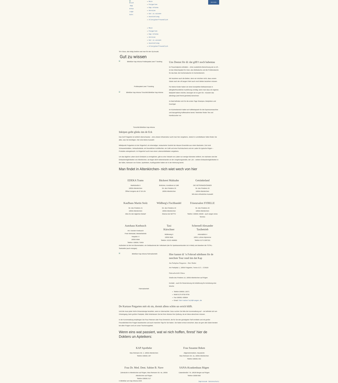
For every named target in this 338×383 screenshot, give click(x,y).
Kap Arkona (153, 7)
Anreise (152, 10)
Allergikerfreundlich (158, 20)
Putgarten (153, 4)
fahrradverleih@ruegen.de (190, 300)
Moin (151, 1)
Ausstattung (154, 17)
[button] (169, 25)
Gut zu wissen (155, 14)
